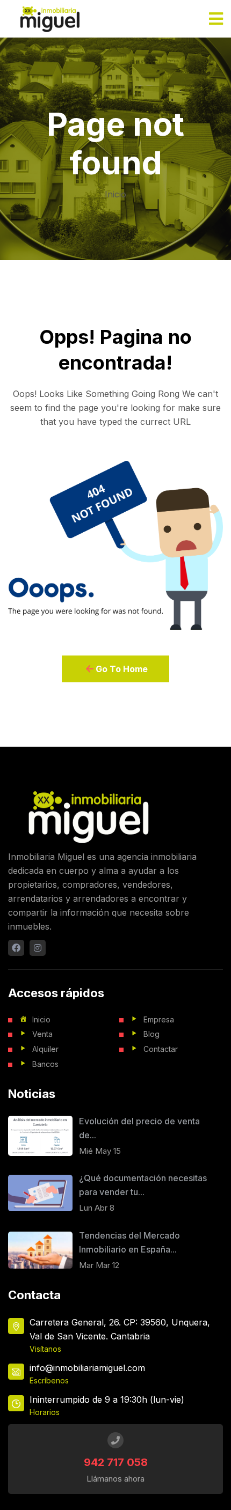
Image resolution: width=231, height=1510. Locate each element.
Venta (42, 1033)
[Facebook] (16, 948)
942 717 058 (116, 1462)
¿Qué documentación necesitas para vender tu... (143, 1185)
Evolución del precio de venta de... (139, 1128)
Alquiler (45, 1049)
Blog (151, 1033)
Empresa (158, 1019)
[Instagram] (38, 948)
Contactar (160, 1049)
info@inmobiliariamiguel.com (87, 1367)
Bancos (45, 1064)
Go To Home (120, 669)
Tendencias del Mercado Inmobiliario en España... (129, 1242)
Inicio (115, 194)
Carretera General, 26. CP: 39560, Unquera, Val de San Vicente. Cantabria (120, 1329)
